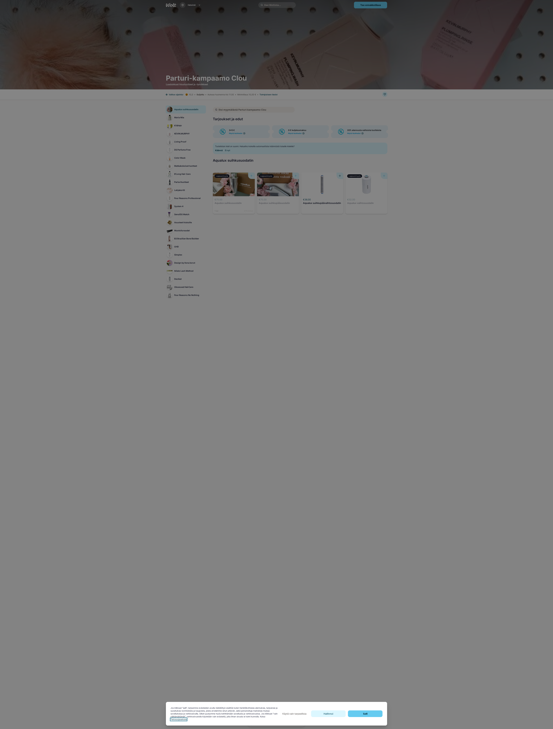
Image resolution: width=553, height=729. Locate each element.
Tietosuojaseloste (179, 719)
